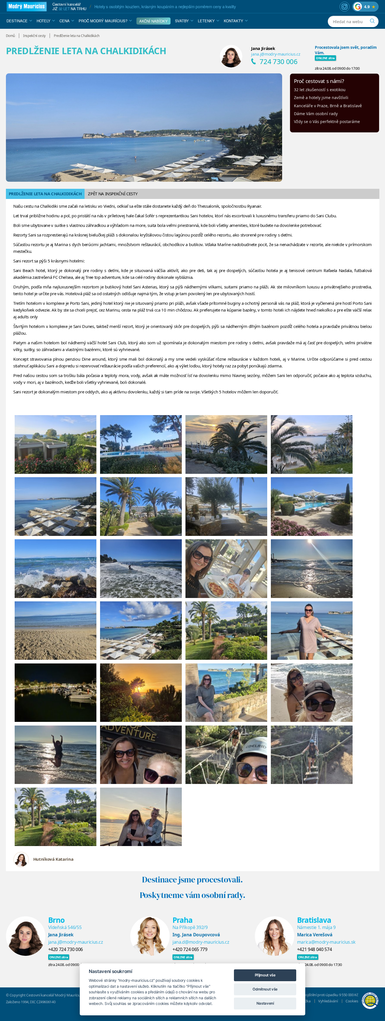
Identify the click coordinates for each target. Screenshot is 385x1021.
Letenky (206, 20)
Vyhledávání (328, 1001)
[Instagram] (344, 7)
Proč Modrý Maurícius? (103, 20)
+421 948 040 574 (314, 949)
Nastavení (265, 1003)
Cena (64, 20)
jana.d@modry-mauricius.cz (200, 942)
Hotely (43, 20)
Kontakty (233, 20)
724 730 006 (278, 61)
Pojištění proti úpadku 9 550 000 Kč (330, 994)
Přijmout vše (265, 975)
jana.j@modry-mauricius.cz (275, 54)
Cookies (352, 1001)
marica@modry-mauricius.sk (326, 942)
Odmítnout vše (265, 989)
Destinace (17, 20)
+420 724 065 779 (189, 949)
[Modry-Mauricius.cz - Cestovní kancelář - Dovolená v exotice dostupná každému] (26, 7)
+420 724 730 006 (65, 949)
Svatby (182, 20)
